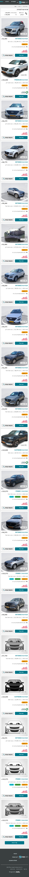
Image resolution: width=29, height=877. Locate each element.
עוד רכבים (14, 843)
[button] (23, 34)
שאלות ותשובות (13, 860)
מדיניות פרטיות (19, 869)
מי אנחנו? (14, 857)
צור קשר (25, 869)
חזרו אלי (21, 55)
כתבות (15, 853)
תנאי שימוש (12, 869)
